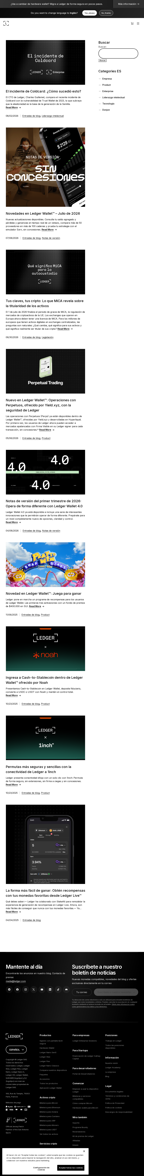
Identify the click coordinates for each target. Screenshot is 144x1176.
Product (46, 438)
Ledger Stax (45, 1057)
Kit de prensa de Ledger (83, 1136)
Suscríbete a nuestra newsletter (114, 992)
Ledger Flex (45, 1061)
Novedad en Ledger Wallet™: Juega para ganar (43, 593)
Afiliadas (76, 1140)
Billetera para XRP (47, 1121)
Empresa (107, 78)
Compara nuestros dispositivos (53, 1070)
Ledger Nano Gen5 (48, 1052)
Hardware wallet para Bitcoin (85, 1108)
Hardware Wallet (47, 1048)
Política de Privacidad (114, 1103)
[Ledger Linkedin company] (50, 989)
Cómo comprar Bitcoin (82, 1103)
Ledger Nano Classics (49, 1066)
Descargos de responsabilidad (118, 1112)
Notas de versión (51, 238)
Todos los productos (49, 1083)
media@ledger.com (16, 981)
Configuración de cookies (41, 1168)
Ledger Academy (112, 1067)
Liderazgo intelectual (53, 115)
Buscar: (102, 46)
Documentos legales (114, 1091)
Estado (75, 1145)
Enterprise (107, 91)
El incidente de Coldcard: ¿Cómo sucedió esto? (43, 91)
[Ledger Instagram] (25, 989)
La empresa (110, 1072)
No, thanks (106, 13)
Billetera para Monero (49, 1125)
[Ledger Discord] (66, 989)
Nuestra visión (111, 1063)
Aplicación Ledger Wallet (51, 1088)
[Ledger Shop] (132, 23)
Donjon (106, 109)
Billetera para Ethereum (50, 1107)
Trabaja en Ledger (113, 1041)
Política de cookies (113, 1107)
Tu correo (81, 992)
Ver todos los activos (49, 1134)
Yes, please (90, 13)
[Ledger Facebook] (17, 989)
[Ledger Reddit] (9, 989)
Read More (12, 107)
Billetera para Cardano (50, 1116)
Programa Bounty (80, 1127)
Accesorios (45, 1079)
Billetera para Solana (49, 1112)
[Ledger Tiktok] (58, 989)
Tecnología (108, 103)
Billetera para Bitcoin (49, 1103)
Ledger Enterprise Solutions (85, 1041)
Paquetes (44, 1074)
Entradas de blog (31, 115)
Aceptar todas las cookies (71, 1168)
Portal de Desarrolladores (84, 1074)
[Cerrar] (84, 1151)
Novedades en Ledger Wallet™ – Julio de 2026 (43, 213)
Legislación (47, 337)
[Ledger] (6, 23)
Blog (107, 1076)
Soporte (76, 1123)
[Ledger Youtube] (41, 989)
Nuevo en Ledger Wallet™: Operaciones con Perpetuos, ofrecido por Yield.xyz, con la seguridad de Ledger (41, 405)
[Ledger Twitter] (33, 989)
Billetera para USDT (48, 1129)
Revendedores (79, 1132)
